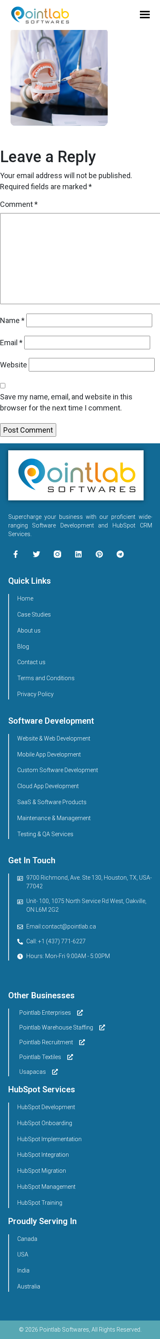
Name (12, 320)
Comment (19, 204)
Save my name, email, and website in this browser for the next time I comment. (66, 402)
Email (11, 342)
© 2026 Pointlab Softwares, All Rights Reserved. (80, 1329)
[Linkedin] (78, 554)
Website (13, 364)
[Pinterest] (99, 554)
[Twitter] (36, 554)
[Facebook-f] (15, 554)
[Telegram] (120, 554)
